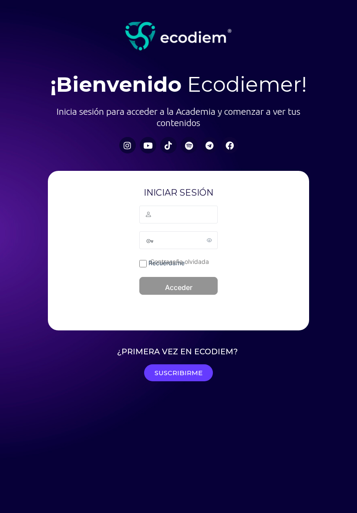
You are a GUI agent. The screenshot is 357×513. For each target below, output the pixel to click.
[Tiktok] (168, 145)
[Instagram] (127, 145)
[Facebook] (230, 145)
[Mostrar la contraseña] (209, 240)
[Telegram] (209, 145)
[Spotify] (189, 145)
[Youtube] (148, 145)
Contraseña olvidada (179, 261)
